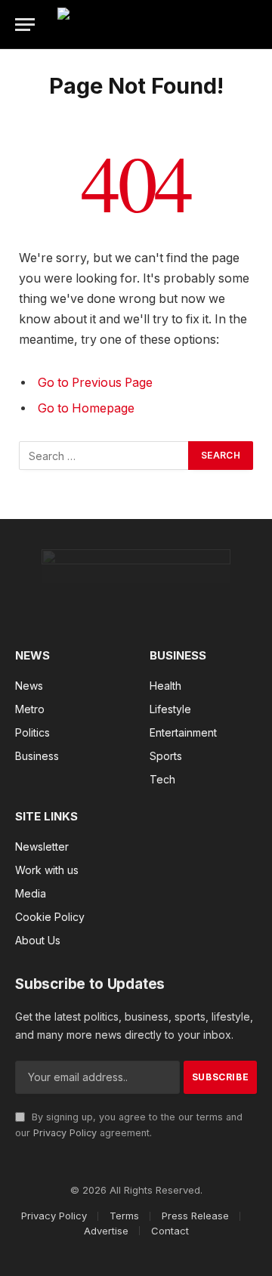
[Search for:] (104, 455)
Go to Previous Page (95, 382)
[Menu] (25, 25)
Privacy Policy (65, 1133)
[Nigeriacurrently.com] (152, 24)
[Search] (259, 25)
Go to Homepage (86, 408)
